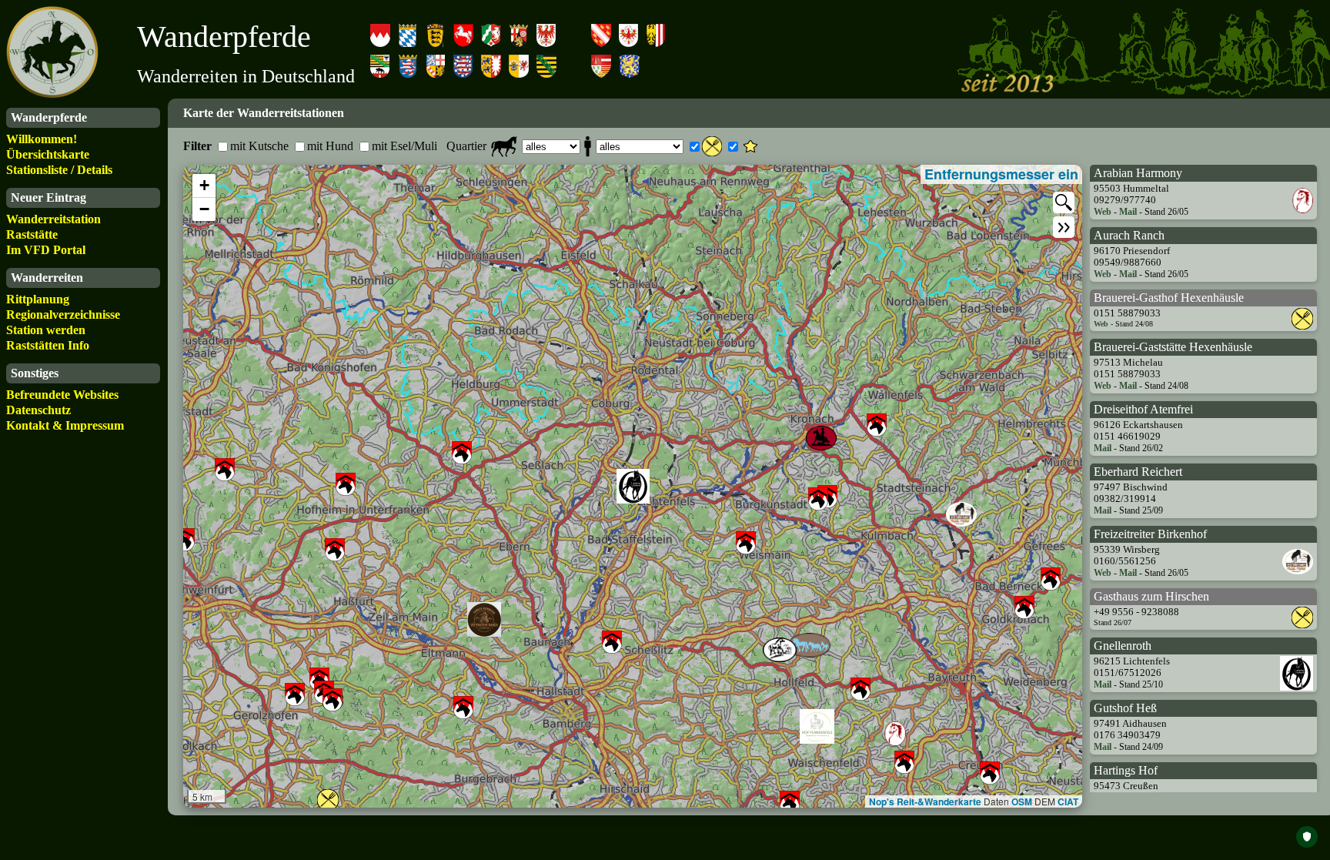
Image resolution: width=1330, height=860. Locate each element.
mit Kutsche (259, 145)
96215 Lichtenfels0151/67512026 (1132, 667)
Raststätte (32, 234)
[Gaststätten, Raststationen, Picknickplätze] (712, 146)
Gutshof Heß (1125, 707)
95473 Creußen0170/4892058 (1126, 792)
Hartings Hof (1126, 770)
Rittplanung (37, 299)
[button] (204, 186)
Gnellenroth (1122, 645)
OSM (1021, 801)
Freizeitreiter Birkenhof (1150, 533)
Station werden (45, 329)
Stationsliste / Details (59, 169)
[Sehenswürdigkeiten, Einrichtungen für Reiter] (750, 146)
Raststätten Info (47, 345)
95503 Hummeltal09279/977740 (1131, 194)
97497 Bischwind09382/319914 (1131, 493)
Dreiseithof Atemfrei (1143, 409)
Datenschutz (38, 410)
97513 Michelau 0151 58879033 (1128, 368)
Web (1102, 211)
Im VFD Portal (45, 249)
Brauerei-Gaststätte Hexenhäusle (1173, 346)
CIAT (1068, 801)
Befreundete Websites (62, 394)
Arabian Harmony (1138, 172)
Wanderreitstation (53, 219)
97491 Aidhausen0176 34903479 (1130, 729)
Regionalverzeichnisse (63, 314)
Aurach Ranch (1129, 235)
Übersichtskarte (47, 154)
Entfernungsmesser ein (1001, 174)
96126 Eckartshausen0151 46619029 (1138, 431)
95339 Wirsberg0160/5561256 (1127, 555)
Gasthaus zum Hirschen (1151, 596)
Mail (1128, 211)
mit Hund (330, 145)
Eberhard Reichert (1138, 471)
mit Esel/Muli (404, 145)
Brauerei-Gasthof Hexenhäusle (1169, 297)
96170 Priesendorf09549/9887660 (1132, 257)
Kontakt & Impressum (65, 425)
